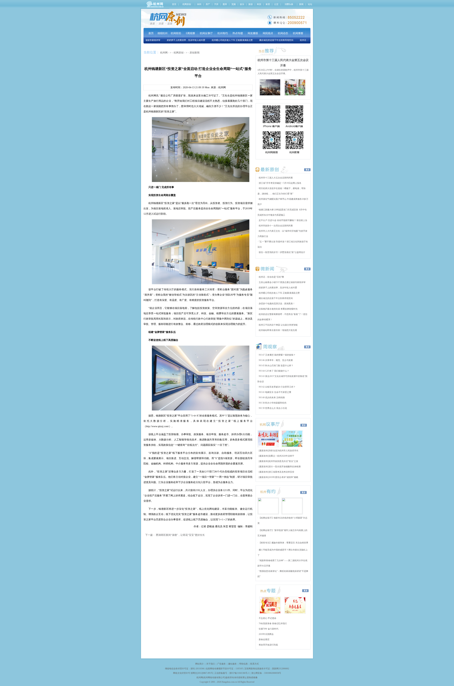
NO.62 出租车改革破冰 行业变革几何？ (276, 387)
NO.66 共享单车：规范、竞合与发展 (275, 360)
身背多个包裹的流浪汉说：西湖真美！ (276, 303)
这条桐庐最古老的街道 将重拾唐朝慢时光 (278, 309)
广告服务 (221, 664)
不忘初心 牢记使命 (267, 618)
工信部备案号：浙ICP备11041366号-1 (231, 673)
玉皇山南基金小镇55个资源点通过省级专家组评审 (282, 282)
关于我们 (210, 664)
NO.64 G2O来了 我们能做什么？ (273, 371)
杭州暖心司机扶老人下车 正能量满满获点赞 (221, 40)
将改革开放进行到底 (268, 645)
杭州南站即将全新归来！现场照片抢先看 (277, 330)
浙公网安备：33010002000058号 (266, 673)
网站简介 (199, 664)
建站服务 (232, 664)
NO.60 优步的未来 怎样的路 (271, 397)
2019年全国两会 (266, 634)
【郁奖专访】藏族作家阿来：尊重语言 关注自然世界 (283, 542)
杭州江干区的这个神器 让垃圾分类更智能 (278, 325)
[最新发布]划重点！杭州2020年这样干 (276, 456)
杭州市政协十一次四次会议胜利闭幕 (275, 225)
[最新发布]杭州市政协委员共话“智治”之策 (278, 461)
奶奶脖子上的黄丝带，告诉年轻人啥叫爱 (175, 40)
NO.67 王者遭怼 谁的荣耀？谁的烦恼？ (276, 355)
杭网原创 (179, 52)
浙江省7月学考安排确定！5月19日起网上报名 (279, 183)
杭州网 (164, 52)
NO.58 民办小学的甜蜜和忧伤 (272, 403)
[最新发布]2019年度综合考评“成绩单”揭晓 (278, 477)
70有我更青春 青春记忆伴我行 (272, 623)
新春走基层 (263, 639)
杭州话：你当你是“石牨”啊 (301, 40)
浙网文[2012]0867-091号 (202, 673)
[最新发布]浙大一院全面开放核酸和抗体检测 (279, 466)
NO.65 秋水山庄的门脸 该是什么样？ (275, 365)
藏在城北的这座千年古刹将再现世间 (265, 40)
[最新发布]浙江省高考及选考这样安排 (276, 472)
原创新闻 (195, 52)
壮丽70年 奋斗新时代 (268, 629)
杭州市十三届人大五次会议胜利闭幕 (275, 177)
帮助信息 (243, 664)
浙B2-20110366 (197, 668)
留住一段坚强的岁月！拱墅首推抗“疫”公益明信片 (281, 252)
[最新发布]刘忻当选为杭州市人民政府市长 (278, 450)
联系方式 (254, 664)
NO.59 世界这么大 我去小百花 (272, 408)
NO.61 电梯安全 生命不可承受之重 (274, 392)
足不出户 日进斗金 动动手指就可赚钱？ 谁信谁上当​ (282, 220)
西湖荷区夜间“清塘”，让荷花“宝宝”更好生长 (180, 535)
